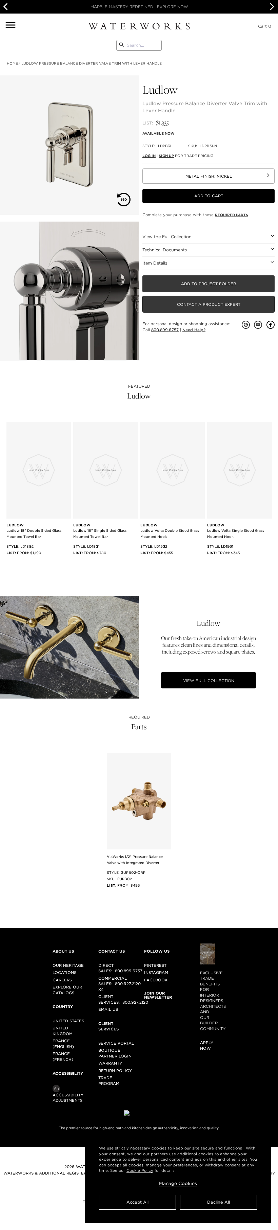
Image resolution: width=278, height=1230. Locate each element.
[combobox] (139, 45)
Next (271, 6)
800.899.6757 (165, 329)
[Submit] (121, 45)
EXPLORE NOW (172, 6)
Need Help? (193, 329)
